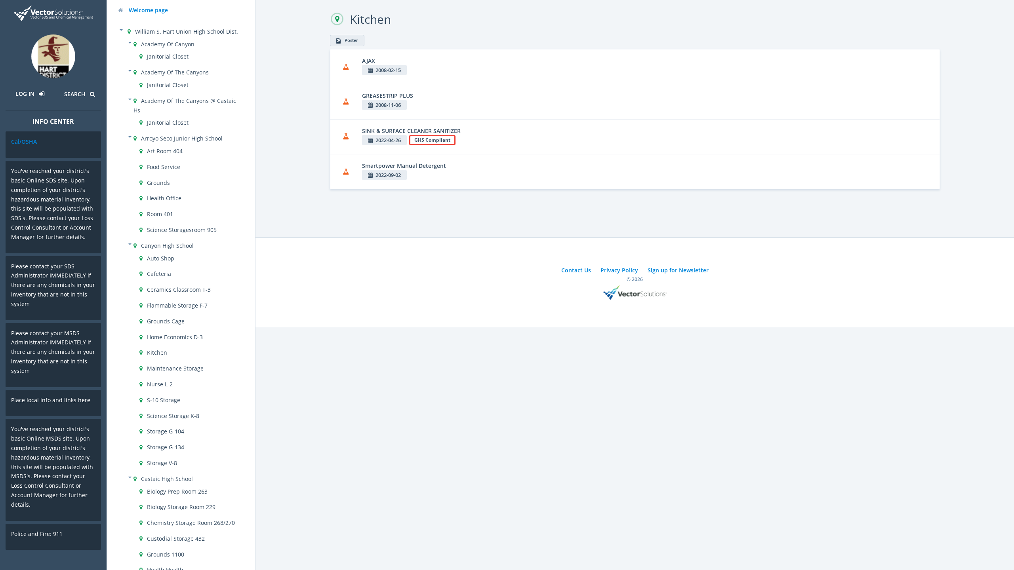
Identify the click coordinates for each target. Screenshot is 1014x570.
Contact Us (576, 270)
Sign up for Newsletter (678, 270)
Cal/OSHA (24, 141)
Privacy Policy (619, 270)
